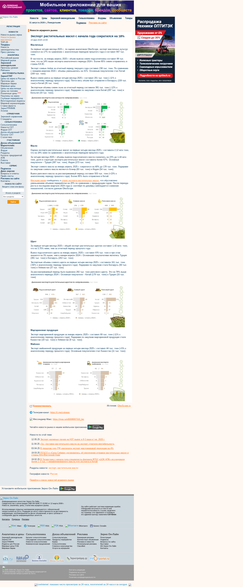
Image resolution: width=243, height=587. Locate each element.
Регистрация (105, 537)
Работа (4, 160)
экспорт (52, 468)
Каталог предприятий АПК (11, 156)
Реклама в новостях (85, 542)
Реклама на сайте (76, 575)
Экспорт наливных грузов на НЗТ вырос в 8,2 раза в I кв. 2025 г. (72, 439)
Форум (4, 150)
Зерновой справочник (11, 116)
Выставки (5, 163)
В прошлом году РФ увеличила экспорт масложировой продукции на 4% (77, 448)
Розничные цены (11, 93)
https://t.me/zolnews (60, 412)
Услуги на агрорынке (61, 548)
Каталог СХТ (7, 134)
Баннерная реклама (85, 537)
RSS (47, 526)
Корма (55, 542)
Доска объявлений (63, 534)
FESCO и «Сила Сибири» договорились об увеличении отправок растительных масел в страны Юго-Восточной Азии (80, 454)
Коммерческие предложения (38, 544)
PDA (61, 526)
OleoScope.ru (124, 405)
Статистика (6, 137)
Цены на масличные (11, 88)
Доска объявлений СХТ (12, 132)
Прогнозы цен (7, 81)
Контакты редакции (77, 570)
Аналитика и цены (13, 534)
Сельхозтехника (86, 18)
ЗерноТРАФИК (8, 108)
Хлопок (4, 111)
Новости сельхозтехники (36, 542)
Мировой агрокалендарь (13, 103)
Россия (53, 474)
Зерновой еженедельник (63, 18)
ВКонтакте (83, 526)
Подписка (81, 23)
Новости (34, 18)
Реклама (25, 519)
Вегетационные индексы (13, 101)
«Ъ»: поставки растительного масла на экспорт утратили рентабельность (77, 444)
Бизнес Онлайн (99, 526)
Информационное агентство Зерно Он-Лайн (20, 501)
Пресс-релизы (8, 52)
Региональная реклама (87, 544)
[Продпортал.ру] (99, 557)
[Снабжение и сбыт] (8, 558)
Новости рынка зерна (11, 35)
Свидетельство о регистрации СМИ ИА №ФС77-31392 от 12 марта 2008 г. (33, 503)
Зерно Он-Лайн (109, 534)
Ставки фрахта (8, 106)
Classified (81, 546)
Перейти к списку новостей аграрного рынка (52, 480)
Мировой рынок (8, 60)
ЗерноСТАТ (7, 540)
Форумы (102, 18)
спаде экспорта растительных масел (80, 180)
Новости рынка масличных (8, 38)
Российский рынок (10, 58)
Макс (19, 526)
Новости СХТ (7, 127)
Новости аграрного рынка (43, 30)
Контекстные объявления (88, 540)
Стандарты (6, 119)
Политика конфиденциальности (82, 577)
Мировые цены (8, 86)
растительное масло (68, 468)
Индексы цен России (10, 544)
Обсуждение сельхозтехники (38, 540)
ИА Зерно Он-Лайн (108, 546)
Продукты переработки (62, 540)
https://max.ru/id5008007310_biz (68, 419)
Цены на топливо (9, 91)
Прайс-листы (7, 176)
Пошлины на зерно (10, 96)
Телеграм (31, 526)
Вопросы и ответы (10, 173)
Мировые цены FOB (10, 546)
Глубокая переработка (12, 98)
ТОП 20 (4, 42)
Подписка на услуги (77, 572)
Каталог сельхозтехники (36, 537)
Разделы (5, 153)
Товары (128, 18)
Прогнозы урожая (9, 68)
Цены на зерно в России (13, 78)
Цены (44, 18)
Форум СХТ (6, 130)
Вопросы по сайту (108, 542)
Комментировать (42, 406)
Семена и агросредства (62, 546)
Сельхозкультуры (59, 537)
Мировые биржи (9, 83)
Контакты (5, 181)
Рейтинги (5, 70)
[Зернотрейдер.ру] (77, 557)
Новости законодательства (10, 48)
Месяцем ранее (38, 180)
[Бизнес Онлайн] (39, 557)
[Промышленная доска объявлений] (23, 558)
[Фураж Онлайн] (57, 557)
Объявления (116, 18)
